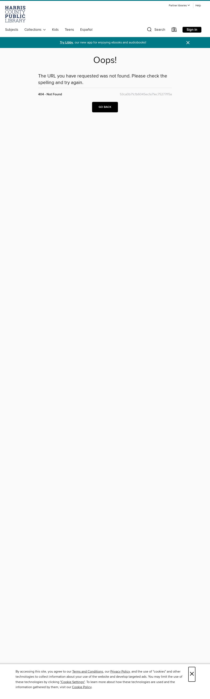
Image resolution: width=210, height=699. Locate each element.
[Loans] (174, 30)
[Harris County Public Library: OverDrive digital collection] (15, 14)
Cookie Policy (81, 687)
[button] (179, 5)
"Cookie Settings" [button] (72, 682)
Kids (55, 29)
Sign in (192, 29)
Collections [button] (33, 29)
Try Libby (66, 42)
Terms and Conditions (87, 671)
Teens (69, 29)
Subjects (11, 29)
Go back (105, 107)
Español (86, 29)
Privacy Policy (120, 671)
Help (198, 5)
